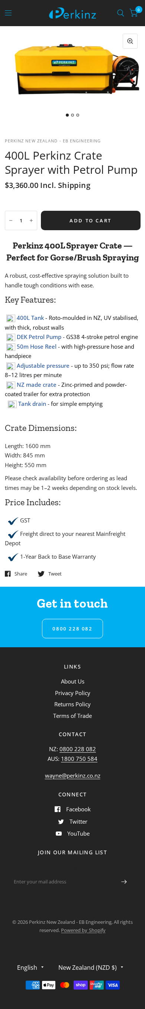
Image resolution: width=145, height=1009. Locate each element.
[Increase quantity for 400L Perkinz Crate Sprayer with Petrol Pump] (31, 220)
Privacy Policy (72, 693)
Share (20, 574)
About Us (72, 681)
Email (72, 867)
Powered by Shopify (83, 930)
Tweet (55, 574)
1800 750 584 (79, 758)
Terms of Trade (72, 715)
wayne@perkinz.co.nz (72, 775)
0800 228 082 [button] (72, 628)
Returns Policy (72, 704)
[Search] (121, 13)
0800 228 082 (77, 749)
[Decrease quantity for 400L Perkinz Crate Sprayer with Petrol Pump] (10, 220)
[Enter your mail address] (123, 882)
